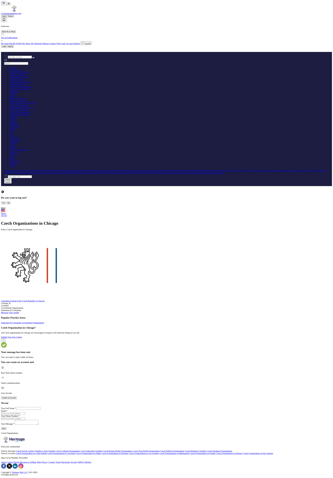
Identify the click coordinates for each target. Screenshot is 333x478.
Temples (12, 147)
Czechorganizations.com (11, 13)
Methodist (13, 124)
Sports (12, 166)
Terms (58, 462)
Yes (3, 203)
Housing (12, 94)
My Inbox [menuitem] (26, 43)
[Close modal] (3, 340)
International (14, 161)
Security (74, 462)
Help (39, 462)
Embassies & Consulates (19, 89)
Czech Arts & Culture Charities (29, 451)
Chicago (4, 216)
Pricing (17, 462)
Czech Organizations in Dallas (88, 453)
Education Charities (17, 75)
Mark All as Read (8, 32)
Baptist (12, 119)
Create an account (9, 398)
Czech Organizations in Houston (114, 453)
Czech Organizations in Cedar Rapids (31, 453)
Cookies (51, 462)
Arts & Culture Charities (19, 73)
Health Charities (16, 80)
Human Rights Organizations (21, 108)
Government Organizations (20, 87)
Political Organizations (18, 110)
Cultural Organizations (18, 105)
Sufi (11, 133)
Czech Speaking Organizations (219, 451)
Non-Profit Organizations (19, 112)
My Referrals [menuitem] (36, 43)
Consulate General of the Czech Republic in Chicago (23, 301)
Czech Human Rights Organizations (118, 451)
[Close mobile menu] (9, 3)
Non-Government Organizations (22, 103)
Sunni (11, 136)
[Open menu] (3, 3)
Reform (12, 145)
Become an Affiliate (28, 462)
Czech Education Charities (91, 451)
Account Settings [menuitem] (73, 43)
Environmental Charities (19, 77)
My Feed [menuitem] (4, 43)
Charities (13, 68)
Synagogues (14, 138)
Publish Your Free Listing (11, 337)
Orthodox (13, 143)
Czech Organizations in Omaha (202, 453)
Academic (13, 152)
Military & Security (17, 98)
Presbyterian (14, 126)
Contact (10, 462)
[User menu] (2, 40)
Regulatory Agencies (18, 101)
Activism (13, 154)
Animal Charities (16, 70)
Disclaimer (65, 462)
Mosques (13, 129)
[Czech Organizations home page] (14, 11)
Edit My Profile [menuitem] (15, 43)
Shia (11, 131)
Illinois (3, 214)
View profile (14, 313)
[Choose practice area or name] (33, 57)
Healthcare (13, 91)
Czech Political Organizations (172, 451)
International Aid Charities (20, 82)
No (9, 203)
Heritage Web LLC (20, 472)
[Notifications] (4, 19)
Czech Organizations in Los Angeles (144, 453)
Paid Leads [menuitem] (61, 43)
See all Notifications (9, 38)
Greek (11, 157)
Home (3, 208)
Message (5, 313)
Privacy (44, 462)
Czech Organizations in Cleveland (61, 453)
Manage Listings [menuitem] (49, 43)
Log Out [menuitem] (87, 44)
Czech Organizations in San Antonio (258, 453)
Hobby (12, 159)
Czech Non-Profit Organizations (146, 451)
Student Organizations (18, 150)
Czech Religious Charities (195, 451)
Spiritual (12, 164)
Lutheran (13, 122)
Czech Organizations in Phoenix (229, 453)
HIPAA (81, 462)
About (3, 462)
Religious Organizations (19, 115)
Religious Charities (17, 84)
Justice (12, 96)
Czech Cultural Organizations (68, 451)
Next (4, 429)
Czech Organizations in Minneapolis (174, 453)
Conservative (14, 140)
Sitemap (88, 462)
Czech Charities (48, 451)
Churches (13, 117)
